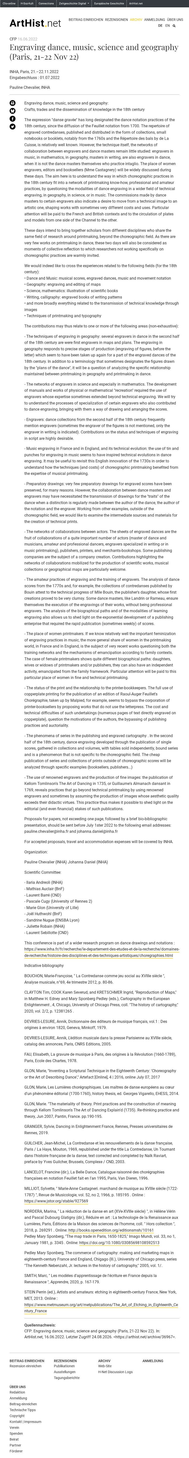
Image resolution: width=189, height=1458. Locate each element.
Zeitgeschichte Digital (73, 3)
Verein (14, 1428)
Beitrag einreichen (86, 20)
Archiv (136, 20)
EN (167, 25)
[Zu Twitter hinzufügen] (13, 127)
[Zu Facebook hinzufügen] (13, 120)
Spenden (16, 1433)
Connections (46, 3)
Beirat (14, 1439)
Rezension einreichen (26, 1366)
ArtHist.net (136, 3)
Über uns (175, 20)
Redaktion (17, 1392)
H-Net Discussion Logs (115, 1372)
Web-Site (104, 1366)
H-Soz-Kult (27, 3)
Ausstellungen (65, 1372)
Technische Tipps (23, 1410)
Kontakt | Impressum (25, 1422)
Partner (15, 1445)
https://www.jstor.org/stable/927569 (56, 1201)
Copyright (17, 1416)
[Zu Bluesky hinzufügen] (13, 112)
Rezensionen (116, 20)
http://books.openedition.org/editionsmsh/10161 (111, 1230)
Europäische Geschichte (109, 3)
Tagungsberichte (66, 1378)
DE (160, 25)
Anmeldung (154, 20)
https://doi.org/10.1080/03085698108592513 (119, 1242)
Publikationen (64, 1366)
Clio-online (9, 3)
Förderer (16, 1451)
